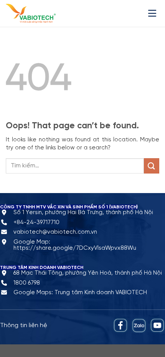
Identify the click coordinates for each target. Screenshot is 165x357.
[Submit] (151, 165)
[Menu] (153, 13)
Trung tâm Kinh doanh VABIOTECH (100, 293)
